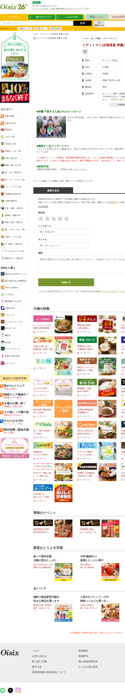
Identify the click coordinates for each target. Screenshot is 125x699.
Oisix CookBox (11, 287)
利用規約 (83, 650)
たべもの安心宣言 (88, 666)
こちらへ (54, 6)
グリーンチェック (12, 349)
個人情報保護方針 (88, 661)
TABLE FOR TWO (12, 356)
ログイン (74, 8)
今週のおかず (10, 123)
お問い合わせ (39, 656)
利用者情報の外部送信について (49, 672)
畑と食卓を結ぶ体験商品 (15, 281)
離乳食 (8, 335)
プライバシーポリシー (111, 291)
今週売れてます (24, 29)
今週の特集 (9, 116)
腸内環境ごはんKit (12, 301)
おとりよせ (9, 363)
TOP (35, 34)
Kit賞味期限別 (55, 29)
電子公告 (37, 666)
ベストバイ (9, 315)
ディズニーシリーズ (13, 322)
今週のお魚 (9, 308)
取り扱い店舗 (39, 661)
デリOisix (8, 294)
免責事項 (83, 656)
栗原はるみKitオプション (15, 274)
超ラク (44, 29)
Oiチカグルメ (10, 328)
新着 (36, 29)
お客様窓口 (112, 202)
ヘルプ (35, 650)
